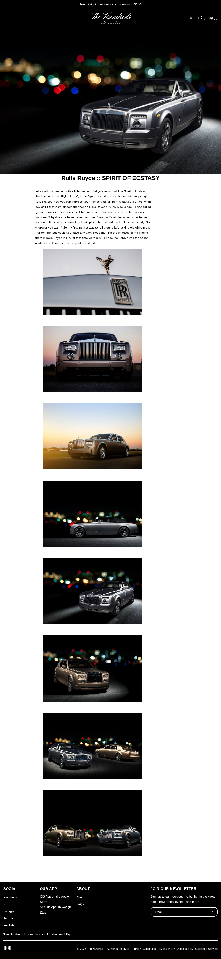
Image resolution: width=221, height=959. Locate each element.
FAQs (80, 904)
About (80, 897)
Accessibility (185, 948)
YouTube (9, 925)
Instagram (10, 911)
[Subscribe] (211, 912)
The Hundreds (95, 948)
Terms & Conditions (143, 948)
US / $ (195, 18)
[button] (6, 17)
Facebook (10, 897)
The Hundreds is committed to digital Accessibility (37, 934)
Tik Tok (8, 918)
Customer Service (206, 948)
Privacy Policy (167, 948)
